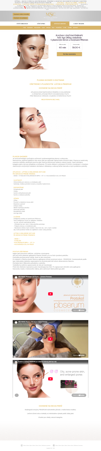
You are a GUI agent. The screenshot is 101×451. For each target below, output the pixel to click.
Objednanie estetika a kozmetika (21, 14)
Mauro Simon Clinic (37, 445)
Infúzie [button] (48, 27)
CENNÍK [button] (70, 27)
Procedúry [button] (37, 27)
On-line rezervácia (69, 54)
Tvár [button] (24, 27)
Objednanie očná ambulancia (20, 18)
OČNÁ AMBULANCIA (22, 23)
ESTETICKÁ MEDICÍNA (60, 23)
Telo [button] (53, 27)
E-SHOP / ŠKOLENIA (79, 23)
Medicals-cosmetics (46, 445)
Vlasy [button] (43, 27)
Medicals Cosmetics (78, 445)
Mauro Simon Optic (27, 445)
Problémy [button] (30, 27)
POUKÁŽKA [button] (59, 27)
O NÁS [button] (64, 27)
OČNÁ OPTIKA (41, 23)
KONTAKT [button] (75, 27)
